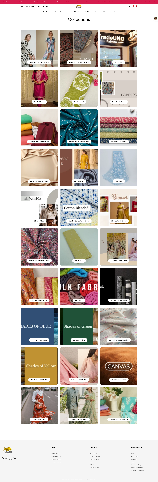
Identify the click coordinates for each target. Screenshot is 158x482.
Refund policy (93, 465)
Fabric (53, 451)
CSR (132, 462)
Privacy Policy (93, 453)
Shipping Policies (94, 459)
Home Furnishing (56, 456)
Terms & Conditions (95, 456)
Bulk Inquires (134, 456)
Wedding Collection (57, 462)
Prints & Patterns (56, 459)
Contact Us (134, 459)
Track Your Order (94, 467)
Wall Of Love (93, 451)
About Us (133, 451)
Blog (132, 453)
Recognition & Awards (137, 467)
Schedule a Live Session (137, 470)
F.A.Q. (91, 462)
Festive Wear (55, 453)
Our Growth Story (136, 465)
